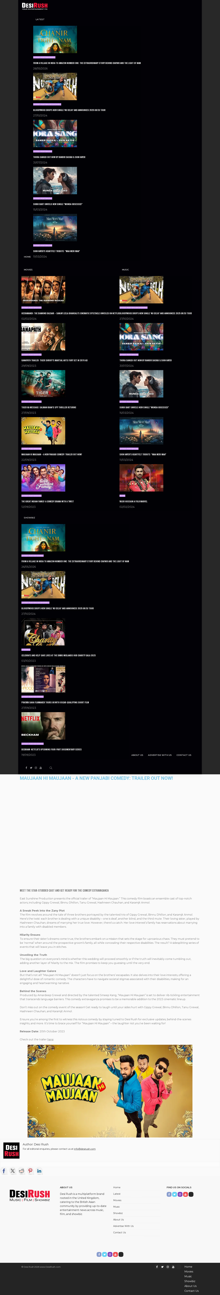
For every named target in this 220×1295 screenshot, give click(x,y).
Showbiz (50, 57)
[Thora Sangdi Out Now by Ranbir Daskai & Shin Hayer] (55, 133)
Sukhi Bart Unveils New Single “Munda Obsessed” (57, 204)
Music (49, 104)
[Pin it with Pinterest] (30, 1171)
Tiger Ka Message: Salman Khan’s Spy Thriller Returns (48, 407)
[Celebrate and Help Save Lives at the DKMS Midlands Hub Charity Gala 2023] (43, 631)
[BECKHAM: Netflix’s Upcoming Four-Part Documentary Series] (43, 725)
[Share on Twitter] (13, 1171)
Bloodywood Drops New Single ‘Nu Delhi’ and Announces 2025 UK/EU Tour (69, 110)
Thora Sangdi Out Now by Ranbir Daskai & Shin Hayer (59, 157)
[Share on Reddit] (21, 1171)
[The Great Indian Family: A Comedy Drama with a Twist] (43, 477)
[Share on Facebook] (4, 1171)
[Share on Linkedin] (39, 1171)
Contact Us (184, 755)
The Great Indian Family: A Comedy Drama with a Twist (47, 501)
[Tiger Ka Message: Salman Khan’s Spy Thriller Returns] (43, 383)
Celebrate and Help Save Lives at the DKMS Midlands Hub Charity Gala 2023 (58, 655)
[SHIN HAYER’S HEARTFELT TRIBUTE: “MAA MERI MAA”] (55, 227)
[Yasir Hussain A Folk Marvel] (141, 477)
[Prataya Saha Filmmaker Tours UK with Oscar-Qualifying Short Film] (43, 678)
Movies (28, 269)
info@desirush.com (85, 1148)
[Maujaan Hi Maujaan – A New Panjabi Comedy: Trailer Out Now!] (43, 430)
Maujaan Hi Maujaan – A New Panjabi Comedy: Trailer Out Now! (51, 454)
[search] (51, 767)
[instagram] (35, 767)
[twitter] (31, 767)
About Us (137, 755)
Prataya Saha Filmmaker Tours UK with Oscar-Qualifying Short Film (55, 702)
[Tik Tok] (45, 767)
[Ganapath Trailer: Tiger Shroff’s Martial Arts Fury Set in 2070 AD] (43, 336)
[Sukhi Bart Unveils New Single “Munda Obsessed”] (55, 180)
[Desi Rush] (34, 6)
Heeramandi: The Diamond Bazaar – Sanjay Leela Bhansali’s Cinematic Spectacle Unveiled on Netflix (70, 313)
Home (27, 256)
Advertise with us (160, 755)
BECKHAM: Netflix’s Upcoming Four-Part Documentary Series (51, 749)
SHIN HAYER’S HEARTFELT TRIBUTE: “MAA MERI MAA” (56, 251)
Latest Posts (39, 57)
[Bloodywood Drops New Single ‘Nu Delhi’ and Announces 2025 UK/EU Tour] (55, 86)
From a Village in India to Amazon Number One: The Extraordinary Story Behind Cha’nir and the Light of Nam (87, 63)
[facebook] (26, 767)
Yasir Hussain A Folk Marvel (133, 501)
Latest (40, 19)
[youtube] (40, 767)
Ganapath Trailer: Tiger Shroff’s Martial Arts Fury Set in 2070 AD (54, 360)
